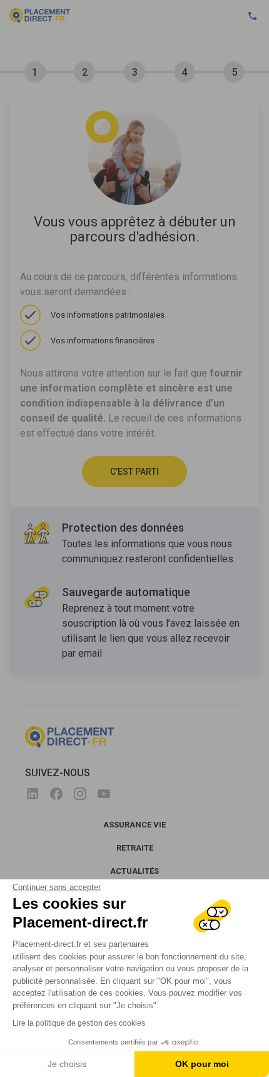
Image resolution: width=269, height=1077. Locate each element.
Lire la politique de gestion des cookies (79, 1023)
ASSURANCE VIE (134, 824)
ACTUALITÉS (134, 871)
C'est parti (134, 472)
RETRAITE (134, 847)
